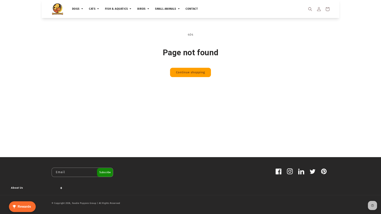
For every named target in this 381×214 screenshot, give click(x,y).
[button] (310, 9)
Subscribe (105, 172)
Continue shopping (190, 72)
